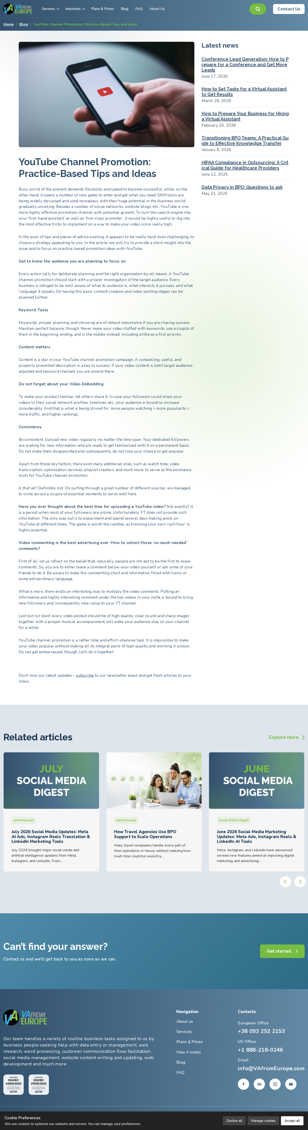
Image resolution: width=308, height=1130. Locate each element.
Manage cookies (263, 1120)
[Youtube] (291, 1084)
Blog (124, 8)
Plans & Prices (102, 8)
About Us (157, 8)
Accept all (292, 1120)
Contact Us (289, 9)
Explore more (284, 737)
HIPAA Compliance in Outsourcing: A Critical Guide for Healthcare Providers (245, 165)
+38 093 (261, 1031)
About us (184, 1021)
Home (8, 24)
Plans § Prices (189, 1041)
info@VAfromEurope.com (271, 1068)
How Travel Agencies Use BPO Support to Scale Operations (42, 834)
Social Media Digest (131, 820)
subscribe (85, 675)
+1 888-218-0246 (260, 1049)
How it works (188, 1052)
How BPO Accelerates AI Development (256, 832)
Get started (279, 951)
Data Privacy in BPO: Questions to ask (242, 187)
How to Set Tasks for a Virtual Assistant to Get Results (244, 91)
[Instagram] (275, 1084)
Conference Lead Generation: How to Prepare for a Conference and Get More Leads (245, 64)
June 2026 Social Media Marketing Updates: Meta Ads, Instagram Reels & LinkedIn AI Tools (153, 836)
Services (48, 8)
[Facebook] (243, 1084)
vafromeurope (23, 820)
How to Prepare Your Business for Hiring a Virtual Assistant (245, 116)
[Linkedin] (259, 1084)
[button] (257, 9)
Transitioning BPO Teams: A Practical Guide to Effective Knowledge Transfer (245, 140)
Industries (73, 8)
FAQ (139, 8)
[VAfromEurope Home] (18, 9)
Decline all (234, 1120)
